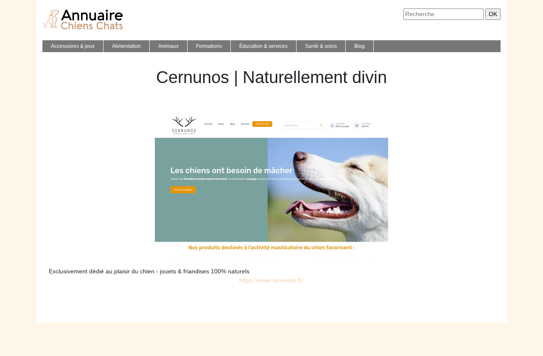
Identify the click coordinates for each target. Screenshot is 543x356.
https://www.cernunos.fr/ (271, 280)
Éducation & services (263, 46)
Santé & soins (321, 46)
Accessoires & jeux (73, 46)
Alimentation (126, 46)
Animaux (168, 46)
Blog (359, 46)
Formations (209, 46)
